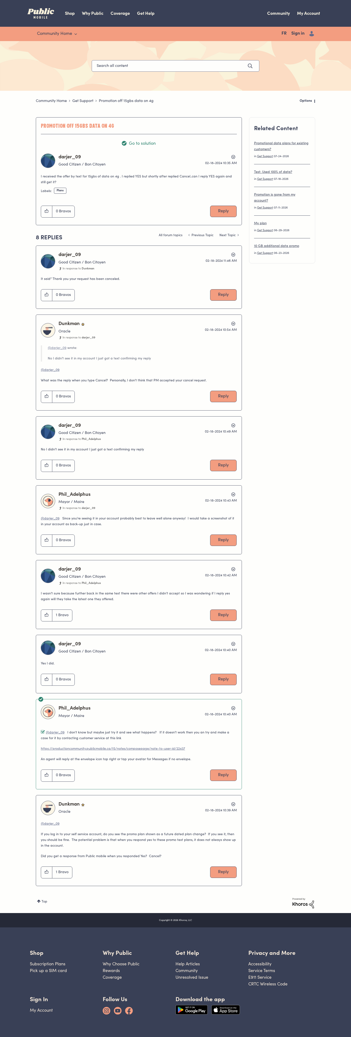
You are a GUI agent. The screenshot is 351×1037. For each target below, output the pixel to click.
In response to (78, 268)
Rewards (111, 970)
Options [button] (306, 101)
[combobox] (175, 66)
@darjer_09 (57, 348)
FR (284, 34)
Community (278, 13)
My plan (260, 223)
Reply (223, 211)
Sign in (297, 34)
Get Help (145, 13)
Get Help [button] (187, 953)
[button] (46, 211)
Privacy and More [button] (272, 953)
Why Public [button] (117, 953)
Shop (70, 13)
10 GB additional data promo (276, 246)
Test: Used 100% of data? (273, 172)
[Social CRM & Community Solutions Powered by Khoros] (303, 903)
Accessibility (259, 964)
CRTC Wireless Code (267, 984)
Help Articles (188, 964)
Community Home (51, 101)
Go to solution (142, 144)
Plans (60, 190)
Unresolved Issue (192, 977)
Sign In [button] (39, 999)
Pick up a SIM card (48, 970)
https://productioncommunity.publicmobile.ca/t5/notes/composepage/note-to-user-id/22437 (113, 749)
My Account (308, 13)
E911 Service (259, 977)
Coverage (120, 13)
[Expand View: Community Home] (75, 34)
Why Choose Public (121, 964)
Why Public (92, 13)
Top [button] (44, 901)
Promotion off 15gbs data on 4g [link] (126, 101)
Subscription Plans (47, 964)
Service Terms (261, 970)
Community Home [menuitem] (54, 34)
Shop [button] (36, 953)
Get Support (82, 101)
